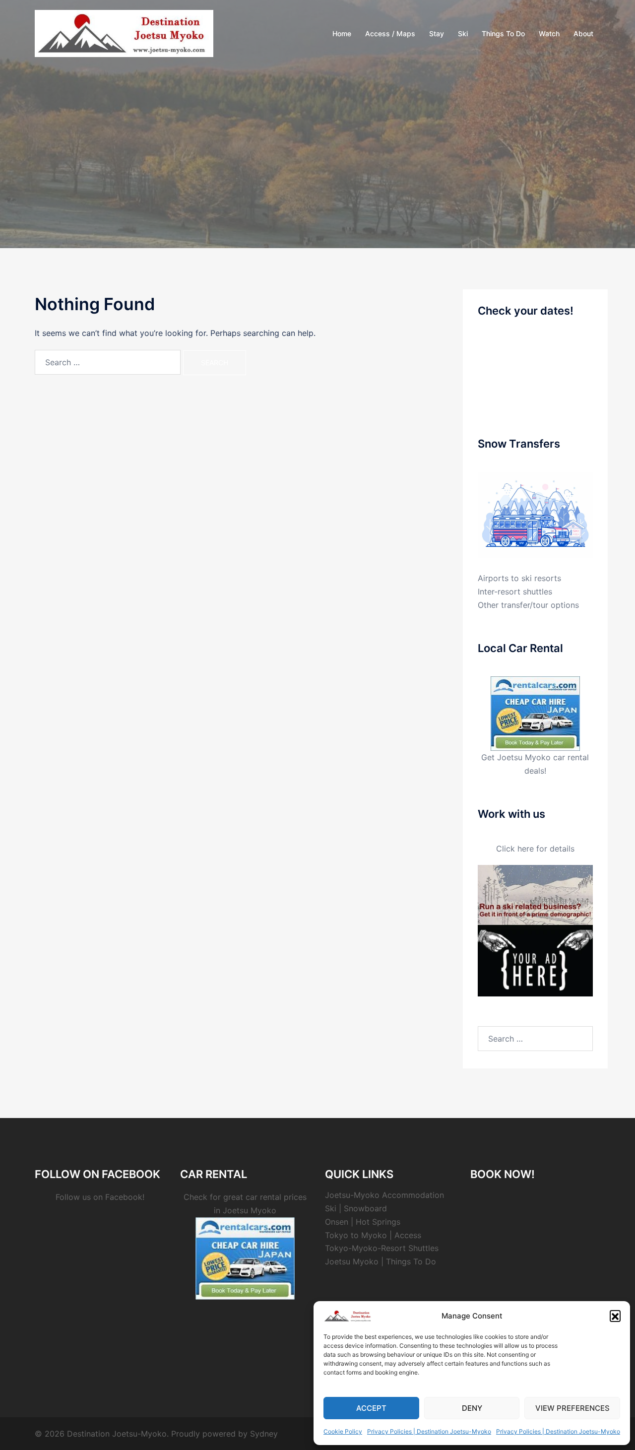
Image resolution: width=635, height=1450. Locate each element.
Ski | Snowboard (356, 1208)
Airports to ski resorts (519, 578)
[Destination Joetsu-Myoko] (124, 33)
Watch (549, 33)
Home (341, 33)
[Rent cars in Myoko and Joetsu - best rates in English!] (535, 713)
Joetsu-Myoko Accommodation (384, 1195)
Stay (436, 33)
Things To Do (503, 33)
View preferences (572, 1408)
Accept (371, 1408)
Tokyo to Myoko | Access (373, 1235)
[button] (615, 1315)
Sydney (264, 1434)
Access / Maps (390, 33)
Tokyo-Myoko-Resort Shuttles (382, 1248)
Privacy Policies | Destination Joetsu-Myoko (429, 1431)
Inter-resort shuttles (515, 591)
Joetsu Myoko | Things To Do (380, 1261)
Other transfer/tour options (528, 605)
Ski (463, 33)
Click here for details (535, 849)
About (583, 33)
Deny (472, 1408)
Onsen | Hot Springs (362, 1222)
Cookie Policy (342, 1431)
